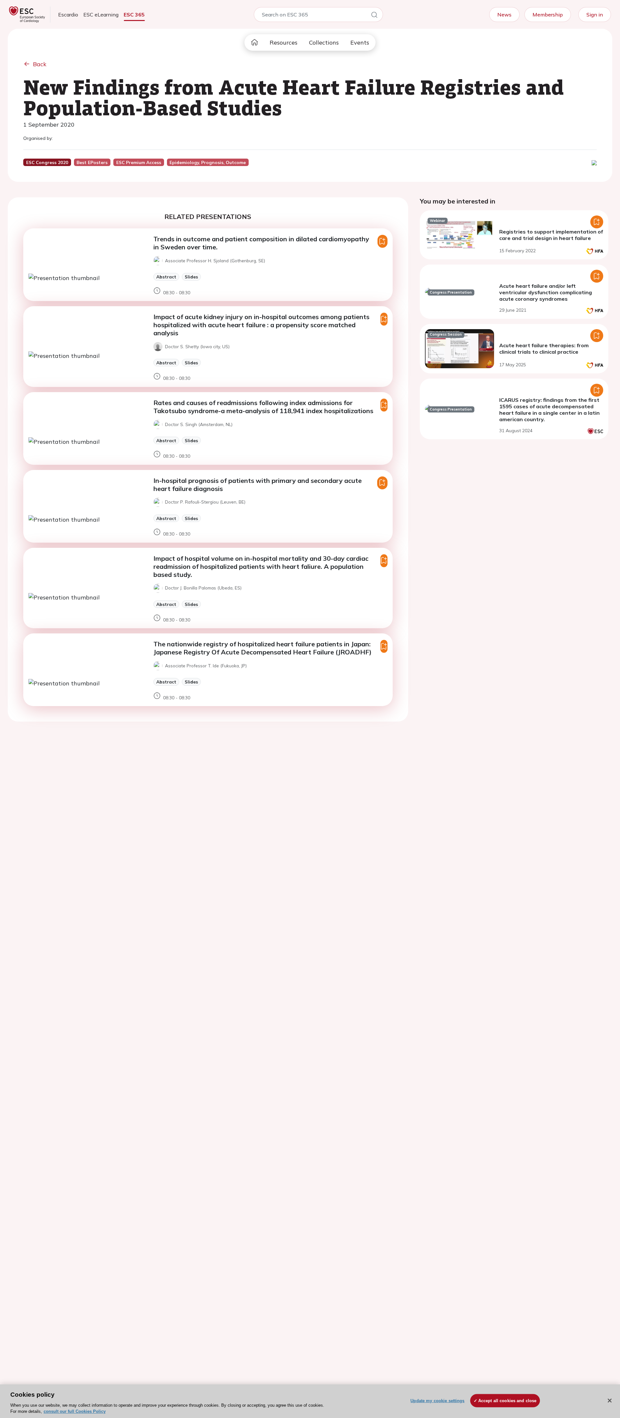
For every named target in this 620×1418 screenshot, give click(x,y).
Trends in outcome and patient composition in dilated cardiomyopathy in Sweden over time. (261, 243)
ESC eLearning (101, 14)
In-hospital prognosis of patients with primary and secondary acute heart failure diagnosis (257, 484)
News (504, 14)
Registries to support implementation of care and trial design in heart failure (551, 234)
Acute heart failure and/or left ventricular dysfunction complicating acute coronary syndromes (545, 292)
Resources (283, 42)
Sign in (594, 14)
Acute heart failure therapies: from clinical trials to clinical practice (544, 348)
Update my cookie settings (437, 1400)
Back (39, 64)
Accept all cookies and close (507, 1400)
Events (359, 42)
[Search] (374, 16)
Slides (191, 276)
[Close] (610, 1400)
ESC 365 (134, 14)
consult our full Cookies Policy (75, 1411)
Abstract (166, 276)
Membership (547, 14)
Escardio (68, 14)
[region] (310, 1401)
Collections (324, 42)
